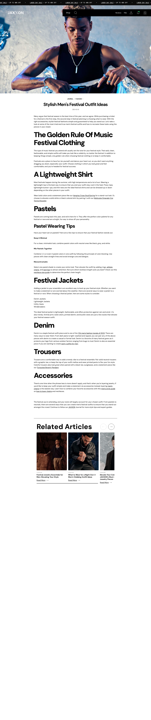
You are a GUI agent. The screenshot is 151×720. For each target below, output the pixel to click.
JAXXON (71, 407)
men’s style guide (108, 389)
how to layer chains (44, 391)
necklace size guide (42, 272)
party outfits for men (69, 344)
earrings (46, 270)
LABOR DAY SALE (29, 3)
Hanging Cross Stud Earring (84, 195)
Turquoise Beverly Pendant (48, 367)
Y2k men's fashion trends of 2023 (91, 333)
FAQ (125, 13)
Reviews (118, 13)
